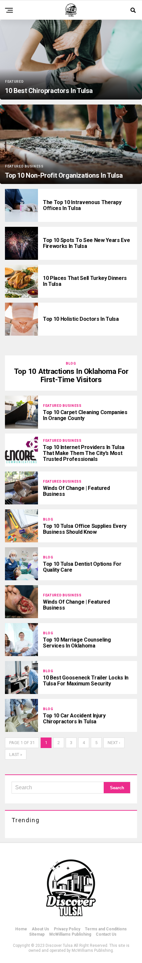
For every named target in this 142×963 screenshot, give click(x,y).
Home (21, 929)
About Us (40, 929)
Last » (15, 754)
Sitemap (37, 934)
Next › (114, 742)
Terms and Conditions (106, 929)
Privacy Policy (67, 929)
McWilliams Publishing (70, 934)
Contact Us (106, 934)
